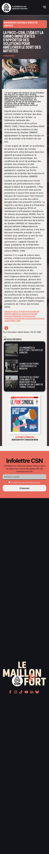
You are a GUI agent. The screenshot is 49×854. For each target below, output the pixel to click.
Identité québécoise (12, 314)
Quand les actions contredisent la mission (29, 366)
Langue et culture (11, 311)
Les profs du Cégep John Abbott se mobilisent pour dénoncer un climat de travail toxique (31, 382)
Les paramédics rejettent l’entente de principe (31, 350)
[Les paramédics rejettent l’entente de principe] (11, 349)
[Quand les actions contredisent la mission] (11, 365)
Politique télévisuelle (13, 316)
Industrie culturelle (29, 314)
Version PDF (18, 439)
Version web (31, 439)
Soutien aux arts (28, 316)
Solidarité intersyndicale (29, 311)
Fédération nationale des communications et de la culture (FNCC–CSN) (24, 319)
